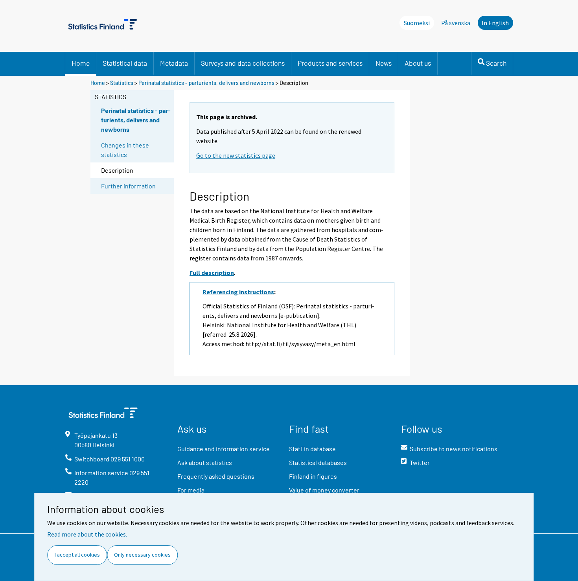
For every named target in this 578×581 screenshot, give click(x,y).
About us (418, 63)
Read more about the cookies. (87, 534)
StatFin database (312, 448)
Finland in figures (313, 476)
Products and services (330, 63)
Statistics (121, 82)
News (384, 63)
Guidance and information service (223, 448)
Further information (128, 186)
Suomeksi (417, 23)
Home (81, 63)
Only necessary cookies (142, 554)
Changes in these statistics (125, 149)
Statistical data (125, 63)
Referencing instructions (238, 292)
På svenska (455, 23)
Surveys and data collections (243, 63)
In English (495, 23)
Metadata (174, 63)
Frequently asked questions (215, 476)
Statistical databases (318, 462)
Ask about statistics (204, 462)
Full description (212, 273)
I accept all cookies (77, 554)
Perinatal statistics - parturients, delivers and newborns (206, 82)
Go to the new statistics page (235, 155)
